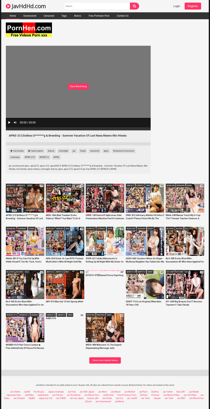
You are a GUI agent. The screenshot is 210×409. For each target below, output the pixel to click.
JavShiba (29, 395)
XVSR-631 (91, 229)
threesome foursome (123, 151)
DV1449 (179, 272)
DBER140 (101, 185)
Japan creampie (56, 392)
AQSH (150, 229)
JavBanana (42, 395)
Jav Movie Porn (91, 395)
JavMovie (119, 401)
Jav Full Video (189, 395)
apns (106, 151)
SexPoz (155, 392)
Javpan (157, 398)
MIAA (189, 185)
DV (186, 272)
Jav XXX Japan (86, 392)
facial (82, 151)
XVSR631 (101, 229)
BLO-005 (170, 229)
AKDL (69, 185)
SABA (70, 315)
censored (94, 151)
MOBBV (34, 315)
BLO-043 (10, 272)
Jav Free (71, 392)
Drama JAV (92, 398)
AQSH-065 (131, 229)
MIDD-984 (91, 315)
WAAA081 (22, 229)
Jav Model (194, 392)
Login (176, 6)
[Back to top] (200, 400)
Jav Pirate (107, 398)
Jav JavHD (132, 398)
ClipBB (32, 398)
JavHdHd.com (28, 6)
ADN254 (59, 229)
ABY (67, 272)
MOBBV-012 (12, 315)
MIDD (109, 315)
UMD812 (140, 185)
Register (193, 6)
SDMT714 (141, 272)
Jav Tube (168, 398)
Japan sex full (45, 398)
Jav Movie (116, 392)
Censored (49, 15)
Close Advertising (78, 86)
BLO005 (179, 229)
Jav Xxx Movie (74, 395)
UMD (148, 185)
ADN (67, 229)
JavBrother (108, 395)
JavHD (27, 392)
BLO (187, 229)
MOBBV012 (24, 315)
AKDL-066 (51, 185)
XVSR (110, 229)
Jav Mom (102, 392)
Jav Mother (129, 392)
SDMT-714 (131, 272)
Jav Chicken (19, 398)
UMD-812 (130, 185)
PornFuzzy (39, 392)
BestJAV (180, 392)
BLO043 (19, 272)
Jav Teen (145, 398)
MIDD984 (101, 315)
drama (51, 151)
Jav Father (167, 392)
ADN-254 (50, 229)
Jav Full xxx (57, 395)
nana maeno (36, 151)
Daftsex (144, 395)
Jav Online (15, 392)
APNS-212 (30, 157)
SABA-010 (51, 315)
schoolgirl (63, 151)
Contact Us (123, 15)
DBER (110, 185)
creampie (15, 157)
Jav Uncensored (103, 401)
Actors (77, 15)
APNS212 (44, 157)
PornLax (155, 395)
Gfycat (88, 401)
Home (13, 15)
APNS (56, 157)
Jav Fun (119, 398)
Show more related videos (105, 360)
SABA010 (61, 315)
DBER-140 (91, 185)
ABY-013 (50, 272)
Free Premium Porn (99, 15)
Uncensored (29, 15)
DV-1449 (170, 272)
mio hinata (18, 151)
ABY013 (59, 272)
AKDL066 (61, 185)
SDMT (150, 272)
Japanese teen (13, 395)
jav (74, 151)
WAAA (31, 229)
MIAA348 (181, 185)
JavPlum (143, 392)
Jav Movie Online (171, 395)
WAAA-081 (11, 229)
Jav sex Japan (77, 398)
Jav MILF (181, 398)
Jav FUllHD (61, 398)
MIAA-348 (170, 185)
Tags (64, 15)
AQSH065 (141, 229)
